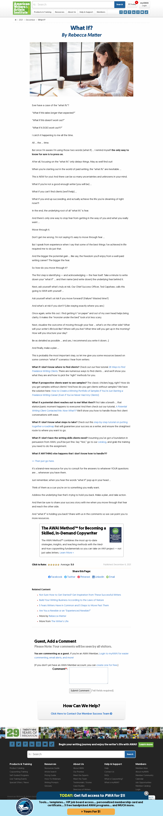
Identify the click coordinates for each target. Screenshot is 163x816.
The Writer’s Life (59, 621)
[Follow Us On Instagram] (138, 12)
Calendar (139, 779)
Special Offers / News (19, 782)
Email (112, 577)
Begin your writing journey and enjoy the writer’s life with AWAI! (105, 744)
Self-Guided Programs (19, 775)
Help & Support (86, 12)
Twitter (71, 577)
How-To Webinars (53, 779)
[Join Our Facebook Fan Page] (121, 12)
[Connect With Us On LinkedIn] (134, 12)
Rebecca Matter (57, 616)
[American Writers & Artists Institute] (22, 8)
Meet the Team (80, 779)
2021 (21, 20)
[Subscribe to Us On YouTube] (142, 12)
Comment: (59, 669)
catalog (102, 442)
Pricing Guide (50, 775)
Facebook (56, 577)
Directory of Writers (82, 789)
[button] (132, 5)
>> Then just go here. (43, 461)
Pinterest (85, 577)
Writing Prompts (51, 782)
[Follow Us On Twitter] (125, 12)
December (31, 20)
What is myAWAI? (111, 782)
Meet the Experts (80, 775)
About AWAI (78, 768)
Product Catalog (17, 768)
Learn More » (67, 552)
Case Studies (78, 786)
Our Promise (78, 771)
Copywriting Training (19, 771)
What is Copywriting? (113, 779)
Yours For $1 (92, 812)
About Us (72, 12)
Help (106, 768)
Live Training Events (18, 779)
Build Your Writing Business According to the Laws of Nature (71, 600)
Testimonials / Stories (82, 782)
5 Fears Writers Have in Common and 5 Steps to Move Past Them (74, 605)
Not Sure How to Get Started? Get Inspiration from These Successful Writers (80, 594)
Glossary (48, 786)
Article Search (50, 771)
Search (119, 4)
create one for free (106, 665)
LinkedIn (99, 577)
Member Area (141, 768)
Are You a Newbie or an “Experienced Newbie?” (65, 610)
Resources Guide (52, 768)
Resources (59, 12)
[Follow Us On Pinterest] (129, 12)
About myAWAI (142, 771)
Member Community (144, 775)
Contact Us (109, 771)
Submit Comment (80, 690)
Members (101, 12)
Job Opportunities (143, 782)
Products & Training (42, 12)
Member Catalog (143, 786)
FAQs (106, 775)
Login (138, 789)
